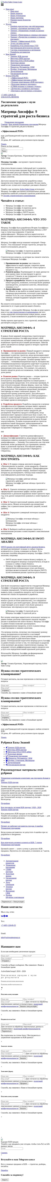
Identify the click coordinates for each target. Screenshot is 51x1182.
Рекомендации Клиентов (20, 20)
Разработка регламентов (20, 52)
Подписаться (6, 902)
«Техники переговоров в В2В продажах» (27, 82)
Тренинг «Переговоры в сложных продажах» (28, 35)
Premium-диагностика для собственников (27, 26)
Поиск (4, 151)
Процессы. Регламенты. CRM (22, 67)
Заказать (23, 1058)
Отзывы (13, 22)
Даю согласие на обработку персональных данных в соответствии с (24, 1004)
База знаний (14, 124)
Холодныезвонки (10, 875)
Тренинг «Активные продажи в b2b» (25, 28)
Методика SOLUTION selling (19, 752)
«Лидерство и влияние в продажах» (24, 89)
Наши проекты (16, 13)
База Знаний (11, 54)
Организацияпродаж (11, 879)
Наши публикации (18, 16)
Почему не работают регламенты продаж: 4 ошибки (22, 826)
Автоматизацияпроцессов (12, 862)
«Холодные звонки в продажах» (23, 84)
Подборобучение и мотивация (15, 896)
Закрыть (5, 1180)
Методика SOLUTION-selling (22, 61)
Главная (4, 124)
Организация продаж (19, 74)
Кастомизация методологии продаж (24, 48)
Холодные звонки (17, 63)
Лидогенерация (16, 71)
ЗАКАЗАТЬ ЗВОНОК (10, 97)
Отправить (5, 961)
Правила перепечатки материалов (12, 981)
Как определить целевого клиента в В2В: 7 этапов (21, 842)
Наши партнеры (16, 18)
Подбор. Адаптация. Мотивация (23, 69)
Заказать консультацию (28, 1006)
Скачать (4, 1153)
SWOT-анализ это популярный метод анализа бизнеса (23, 547)
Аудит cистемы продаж (19, 43)
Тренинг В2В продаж (19, 56)
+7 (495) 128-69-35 (8, 95)
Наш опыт (10, 9)
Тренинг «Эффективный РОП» (23, 41)
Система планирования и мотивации (25, 50)
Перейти (4, 1170)
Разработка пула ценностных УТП (24, 46)
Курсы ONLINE (12, 76)
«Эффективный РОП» (19, 78)
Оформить (23, 1083)
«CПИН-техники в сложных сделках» (25, 86)
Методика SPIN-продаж (20, 59)
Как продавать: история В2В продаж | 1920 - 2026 (21, 807)
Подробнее (5, 803)
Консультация (19, 902)
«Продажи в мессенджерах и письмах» (26, 91)
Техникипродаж (9, 888)
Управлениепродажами (10, 866)
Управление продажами (20, 65)
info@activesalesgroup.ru (10, 937)
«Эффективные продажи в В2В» (23, 80)
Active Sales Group (27, 189)
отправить (5, 690)
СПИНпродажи (9, 870)
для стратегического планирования (23, 312)
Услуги (8, 24)
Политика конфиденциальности (11, 984)
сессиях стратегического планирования (19, 196)
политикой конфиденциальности (27, 1029)
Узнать (3, 144)
